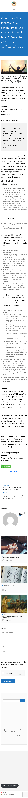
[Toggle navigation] (14, 9)
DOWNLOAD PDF (15, 471)
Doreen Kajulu (9, 590)
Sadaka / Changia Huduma (10, 785)
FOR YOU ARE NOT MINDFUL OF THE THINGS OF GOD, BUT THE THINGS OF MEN (13, 617)
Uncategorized (10, 46)
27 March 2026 (7, 585)
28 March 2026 (7, 556)
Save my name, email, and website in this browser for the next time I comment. (13, 664)
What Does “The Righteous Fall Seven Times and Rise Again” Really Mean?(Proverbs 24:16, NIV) (14, 79)
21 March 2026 (7, 615)
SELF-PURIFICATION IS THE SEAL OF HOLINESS (11, 557)
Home (2, 46)
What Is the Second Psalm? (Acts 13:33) (9, 587)
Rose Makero (9, 560)
